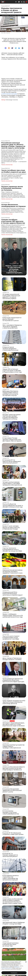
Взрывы (24, 15)
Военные (19, 15)
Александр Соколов (11, 100)
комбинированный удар (9, 94)
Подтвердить (14, 972)
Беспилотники (13, 15)
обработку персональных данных (10, 967)
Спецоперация (5, 15)
